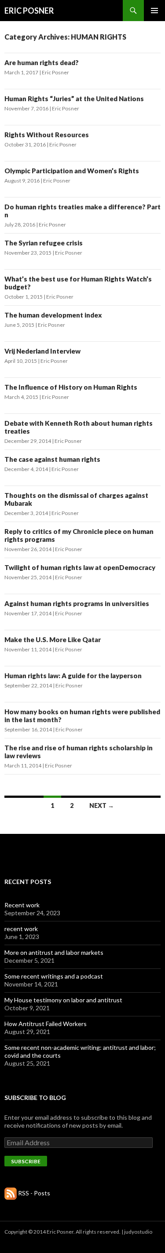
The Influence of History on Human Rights (70, 387)
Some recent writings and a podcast (53, 976)
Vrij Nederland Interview (42, 351)
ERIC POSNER (29, 10)
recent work (21, 928)
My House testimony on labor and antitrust (63, 1000)
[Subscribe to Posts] (10, 1193)
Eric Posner (55, 72)
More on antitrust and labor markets (53, 952)
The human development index (53, 315)
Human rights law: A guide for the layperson (73, 675)
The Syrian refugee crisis (43, 243)
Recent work (22, 905)
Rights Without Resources (46, 135)
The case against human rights (52, 459)
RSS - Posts (34, 1193)
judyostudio (138, 1231)
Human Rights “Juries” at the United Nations (74, 98)
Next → (101, 805)
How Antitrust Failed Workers (45, 1023)
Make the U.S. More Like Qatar (52, 639)
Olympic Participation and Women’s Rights (71, 171)
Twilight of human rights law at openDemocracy (79, 567)
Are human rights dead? (41, 62)
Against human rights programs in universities (76, 603)
